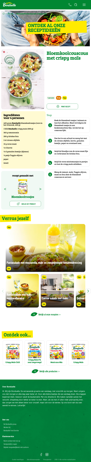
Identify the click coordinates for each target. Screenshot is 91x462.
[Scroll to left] (3, 291)
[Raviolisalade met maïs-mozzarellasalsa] (22, 306)
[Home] (3, 13)
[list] (45, 291)
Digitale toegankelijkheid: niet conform (16, 447)
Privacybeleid (47, 459)
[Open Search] (75, 4)
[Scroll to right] (88, 291)
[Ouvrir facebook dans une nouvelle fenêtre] (41, 455)
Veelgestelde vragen (10, 444)
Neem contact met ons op (12, 441)
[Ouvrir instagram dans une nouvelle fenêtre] (47, 455)
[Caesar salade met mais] (57, 306)
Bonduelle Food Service (11, 430)
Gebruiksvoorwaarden (33, 459)
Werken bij (7, 427)
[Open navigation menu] (84, 4)
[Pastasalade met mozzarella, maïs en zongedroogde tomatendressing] (45, 271)
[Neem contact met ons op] (70, 4)
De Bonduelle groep (10, 424)
